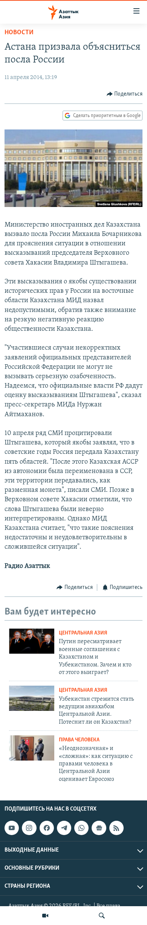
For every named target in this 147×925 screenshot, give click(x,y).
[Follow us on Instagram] (29, 828)
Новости (19, 32)
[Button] (125, 94)
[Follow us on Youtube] (12, 828)
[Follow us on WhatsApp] (81, 828)
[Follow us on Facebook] (47, 828)
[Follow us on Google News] (99, 828)
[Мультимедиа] (45, 915)
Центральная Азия (83, 633)
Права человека (79, 740)
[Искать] (101, 915)
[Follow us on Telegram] (64, 828)
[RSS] (116, 828)
